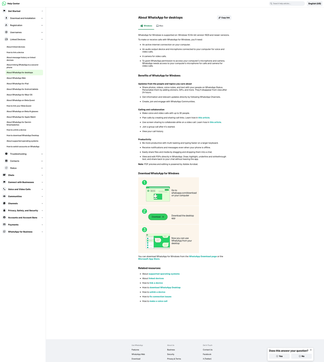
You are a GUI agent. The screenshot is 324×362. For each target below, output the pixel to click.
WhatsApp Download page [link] (203, 256)
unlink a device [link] (157, 292)
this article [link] (204, 117)
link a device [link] (156, 283)
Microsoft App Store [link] (148, 259)
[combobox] (288, 3)
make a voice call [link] (158, 301)
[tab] (146, 26)
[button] (314, 3)
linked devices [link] (156, 278)
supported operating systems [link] (164, 273)
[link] (11, 4)
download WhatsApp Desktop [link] (165, 287)
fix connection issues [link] (160, 296)
